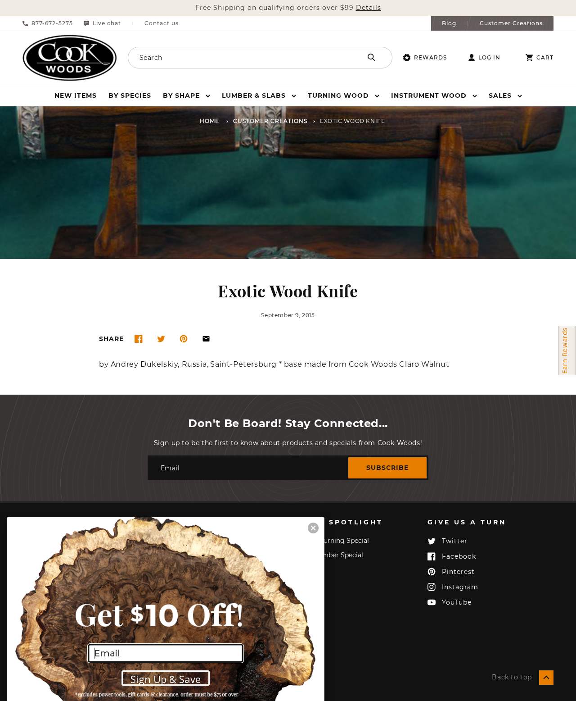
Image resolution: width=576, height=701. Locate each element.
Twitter (455, 541)
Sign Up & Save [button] (165, 679)
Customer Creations (511, 23)
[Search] (371, 57)
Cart (545, 57)
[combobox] (234, 58)
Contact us (161, 23)
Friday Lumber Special (327, 555)
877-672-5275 (52, 23)
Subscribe (387, 468)
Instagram (460, 587)
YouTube (457, 602)
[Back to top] (546, 677)
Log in (489, 57)
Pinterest (458, 572)
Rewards (430, 57)
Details (368, 8)
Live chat (107, 23)
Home (209, 121)
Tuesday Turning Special (330, 540)
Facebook (459, 556)
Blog (449, 23)
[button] (186, 95)
